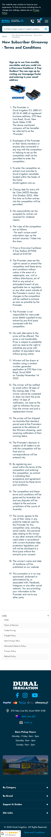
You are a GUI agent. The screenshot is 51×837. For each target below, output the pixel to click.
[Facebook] (17, 695)
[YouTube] (33, 695)
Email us (28, 722)
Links (4, 615)
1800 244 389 (28, 716)
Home (4, 36)
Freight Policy (10, 635)
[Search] (45, 29)
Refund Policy (10, 656)
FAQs (6, 619)
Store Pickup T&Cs (12, 640)
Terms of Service (11, 625)
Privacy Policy (10, 651)
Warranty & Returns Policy (15, 646)
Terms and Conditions (34, 832)
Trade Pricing (10, 630)
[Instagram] (25, 695)
